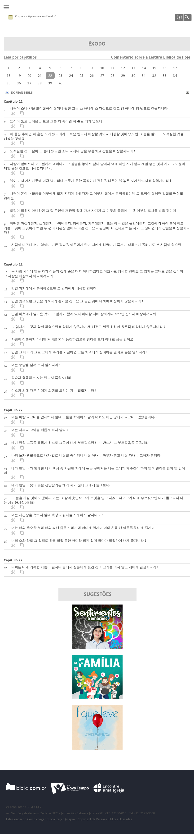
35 (8, 83)
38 (40, 83)
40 (60, 83)
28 (113, 76)
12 (123, 68)
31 (144, 76)
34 (175, 76)
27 (102, 76)
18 (8, 76)
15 (154, 68)
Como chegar (36, 819)
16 (165, 68)
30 (133, 76)
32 (154, 76)
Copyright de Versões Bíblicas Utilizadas (105, 819)
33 (165, 76)
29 (123, 76)
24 (71, 76)
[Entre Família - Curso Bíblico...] (97, 698)
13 (133, 68)
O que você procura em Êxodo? (35, 16)
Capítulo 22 (13, 101)
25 (81, 76)
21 (40, 76)
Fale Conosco (15, 819)
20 (29, 76)
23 (60, 76)
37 (29, 83)
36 (19, 83)
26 (92, 76)
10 (102, 68)
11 (113, 68)
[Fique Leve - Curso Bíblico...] (97, 748)
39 (50, 83)
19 (19, 76)
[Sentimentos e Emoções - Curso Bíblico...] (97, 648)
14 (144, 68)
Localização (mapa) (61, 819)
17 (175, 68)
